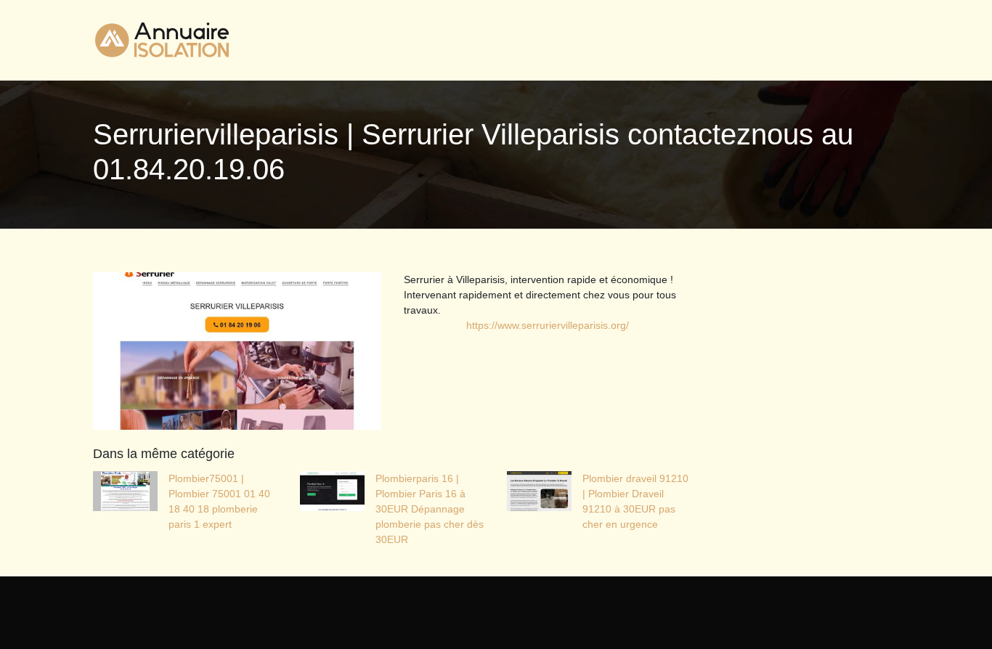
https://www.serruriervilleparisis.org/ (547, 325)
